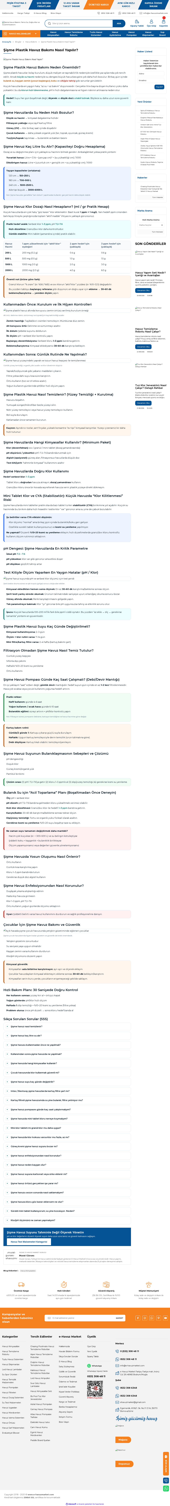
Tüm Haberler (157, 197)
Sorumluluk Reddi (67, 1376)
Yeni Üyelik (92, 1351)
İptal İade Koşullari (67, 1387)
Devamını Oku (143, 290)
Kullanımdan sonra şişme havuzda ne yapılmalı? (36, 1054)
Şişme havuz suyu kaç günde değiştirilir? (32, 1082)
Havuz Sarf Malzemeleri (13, 1428)
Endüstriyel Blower (11, 1433)
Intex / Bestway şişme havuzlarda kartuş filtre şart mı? (40, 1091)
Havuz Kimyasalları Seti (41, 1391)
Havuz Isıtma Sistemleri (13, 1418)
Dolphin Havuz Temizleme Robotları (40, 1363)
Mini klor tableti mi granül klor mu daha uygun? (36, 1128)
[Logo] (21, 23)
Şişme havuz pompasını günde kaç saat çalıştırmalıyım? (41, 1109)
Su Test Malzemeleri (11, 1402)
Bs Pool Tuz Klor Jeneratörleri (38, 1397)
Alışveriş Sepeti (66, 1412)
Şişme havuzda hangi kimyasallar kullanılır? (34, 1063)
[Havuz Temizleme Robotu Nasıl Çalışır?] (151, 316)
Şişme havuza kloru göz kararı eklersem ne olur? (37, 1202)
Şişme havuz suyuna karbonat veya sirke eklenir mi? (39, 1174)
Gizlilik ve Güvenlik (67, 1371)
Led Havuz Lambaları (12, 1369)
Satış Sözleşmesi (66, 1366)
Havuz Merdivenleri (11, 1413)
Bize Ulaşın (64, 1422)
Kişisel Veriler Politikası (69, 1392)
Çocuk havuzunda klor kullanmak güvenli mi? (35, 1072)
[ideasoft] (71, 1504)
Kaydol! (159, 87)
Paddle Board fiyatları (40, 1440)
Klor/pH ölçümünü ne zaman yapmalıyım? (33, 1220)
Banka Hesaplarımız (68, 1407)
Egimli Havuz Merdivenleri (36, 1433)
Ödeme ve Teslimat (68, 1382)
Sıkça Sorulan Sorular (68, 1356)
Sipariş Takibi (93, 1356)
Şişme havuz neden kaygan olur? (28, 1165)
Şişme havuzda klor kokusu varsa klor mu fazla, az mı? (40, 1137)
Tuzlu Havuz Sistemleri (12, 1359)
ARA (119, 23)
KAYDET (119, 1318)
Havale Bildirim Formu (69, 1351)
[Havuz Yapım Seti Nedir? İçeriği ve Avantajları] (151, 259)
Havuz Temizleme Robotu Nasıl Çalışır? (147, 330)
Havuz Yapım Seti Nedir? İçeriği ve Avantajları (150, 274)
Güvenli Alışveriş (66, 1397)
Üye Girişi (91, 1346)
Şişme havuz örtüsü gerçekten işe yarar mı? (34, 1183)
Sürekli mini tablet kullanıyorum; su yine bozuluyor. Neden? (43, 1211)
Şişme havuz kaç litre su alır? (26, 1035)
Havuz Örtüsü (8, 1423)
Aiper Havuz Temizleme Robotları (41, 1355)
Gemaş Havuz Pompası (41, 1409)
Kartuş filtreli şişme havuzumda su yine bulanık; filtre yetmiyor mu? (47, 1100)
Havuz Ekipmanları (10, 1364)
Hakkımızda (64, 1346)
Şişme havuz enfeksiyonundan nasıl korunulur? (36, 1155)
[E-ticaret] (84, 1504)
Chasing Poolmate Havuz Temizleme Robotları (42, 1348)
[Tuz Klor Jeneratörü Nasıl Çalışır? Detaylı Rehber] (151, 372)
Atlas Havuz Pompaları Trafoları (40, 1415)
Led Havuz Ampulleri (40, 1378)
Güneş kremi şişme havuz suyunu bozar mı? (34, 1146)
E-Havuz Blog (65, 1361)
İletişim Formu (65, 1417)
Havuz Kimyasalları (28, 1271)
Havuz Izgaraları (9, 1408)
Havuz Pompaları (10, 1387)
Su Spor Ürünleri (9, 1374)
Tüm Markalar (157, 232)
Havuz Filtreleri (9, 1392)
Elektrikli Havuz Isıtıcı (40, 1422)
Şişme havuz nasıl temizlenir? (26, 1026)
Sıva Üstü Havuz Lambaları (38, 1384)
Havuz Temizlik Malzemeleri (9, 1381)
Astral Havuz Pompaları (41, 1404)
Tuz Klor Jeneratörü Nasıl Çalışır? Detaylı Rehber (150, 386)
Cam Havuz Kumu (39, 1427)
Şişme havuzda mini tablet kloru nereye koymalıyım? (39, 1118)
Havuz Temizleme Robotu (10, 1353)
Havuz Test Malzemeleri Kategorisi (29, 1241)
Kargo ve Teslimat (67, 1402)
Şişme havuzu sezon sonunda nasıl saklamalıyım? (37, 1192)
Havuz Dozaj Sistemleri (13, 1397)
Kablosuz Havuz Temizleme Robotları (40, 1371)
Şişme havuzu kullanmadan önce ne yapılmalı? (36, 1045)
